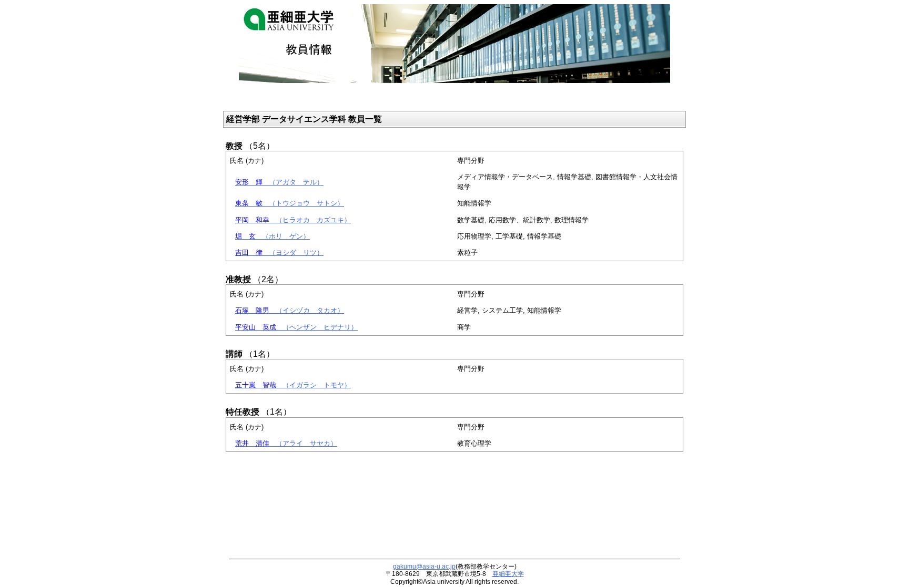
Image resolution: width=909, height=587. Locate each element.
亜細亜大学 (508, 574)
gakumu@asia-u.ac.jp (424, 566)
